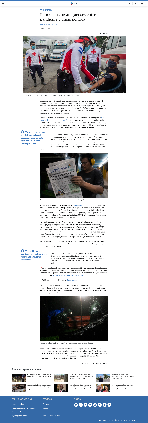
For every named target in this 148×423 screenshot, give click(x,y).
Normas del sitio (18, 412)
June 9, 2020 (72, 280)
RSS (44, 412)
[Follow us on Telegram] (85, 405)
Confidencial (78, 205)
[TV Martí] (142, 3)
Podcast (46, 408)
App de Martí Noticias (51, 416)
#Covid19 (56, 275)
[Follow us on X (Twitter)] (81, 405)
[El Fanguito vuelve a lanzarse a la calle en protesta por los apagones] (19, 378)
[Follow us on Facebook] (76, 405)
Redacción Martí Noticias (49, 24)
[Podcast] (129, 3)
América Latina (46, 10)
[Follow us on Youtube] (90, 405)
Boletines (46, 404)
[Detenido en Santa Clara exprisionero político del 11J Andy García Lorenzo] (103, 378)
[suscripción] (109, 405)
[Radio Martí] (136, 3)
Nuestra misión (18, 404)
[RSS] (100, 405)
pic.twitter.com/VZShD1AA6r (72, 275)
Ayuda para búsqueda (20, 416)
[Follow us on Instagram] (95, 405)
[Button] (104, 33)
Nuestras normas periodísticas (23, 408)
